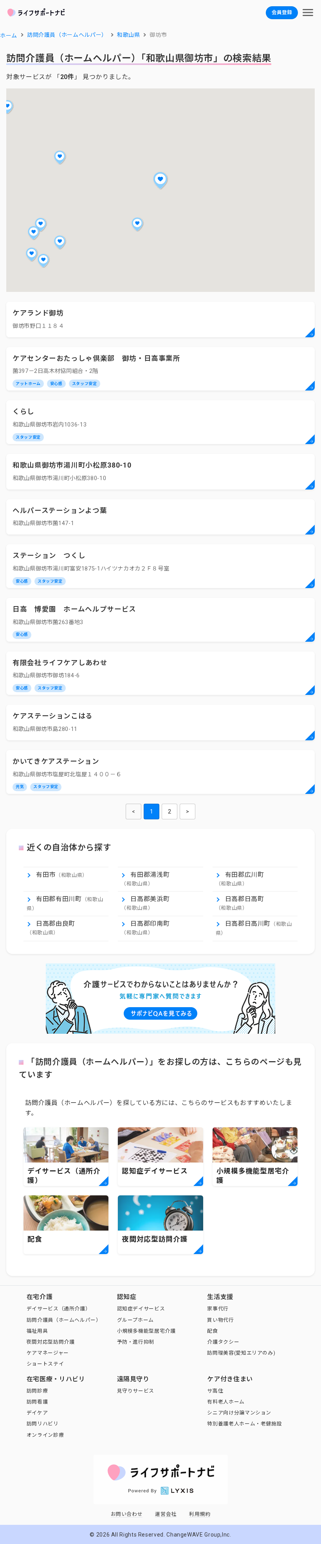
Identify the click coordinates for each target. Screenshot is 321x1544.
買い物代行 (220, 1320)
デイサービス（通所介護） (59, 1309)
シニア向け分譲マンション (239, 1413)
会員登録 (282, 12)
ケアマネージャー (48, 1353)
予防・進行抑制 (135, 1342)
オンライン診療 (45, 1435)
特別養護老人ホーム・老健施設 (244, 1424)
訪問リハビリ (43, 1424)
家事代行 (218, 1309)
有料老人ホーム (225, 1402)
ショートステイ (45, 1364)
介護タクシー (223, 1342)
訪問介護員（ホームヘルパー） (64, 1320)
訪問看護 (37, 1402)
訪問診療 (37, 1391)
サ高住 (215, 1391)
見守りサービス (135, 1391)
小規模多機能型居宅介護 (146, 1331)
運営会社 (166, 1514)
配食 (212, 1331)
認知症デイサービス (141, 1309)
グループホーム (135, 1320)
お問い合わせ (127, 1514)
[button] (160, 180)
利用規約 (200, 1514)
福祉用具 (37, 1331)
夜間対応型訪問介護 (51, 1342)
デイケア (37, 1413)
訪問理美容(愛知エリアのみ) (241, 1353)
